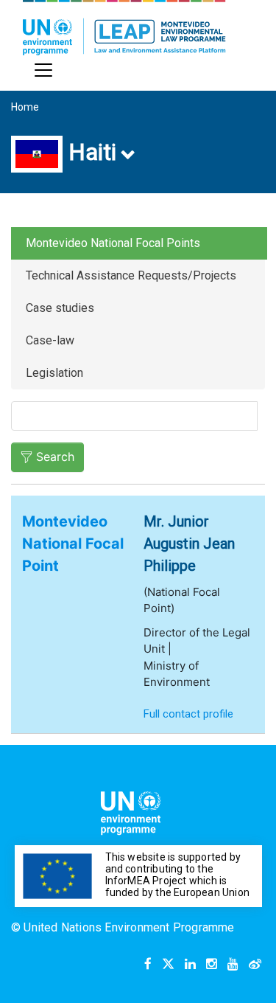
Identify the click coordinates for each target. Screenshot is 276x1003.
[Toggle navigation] (43, 70)
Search (55, 456)
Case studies (60, 308)
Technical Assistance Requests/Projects (131, 275)
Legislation (54, 373)
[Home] (124, 27)
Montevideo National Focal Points (113, 243)
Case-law (50, 340)
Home (25, 107)
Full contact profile (188, 714)
